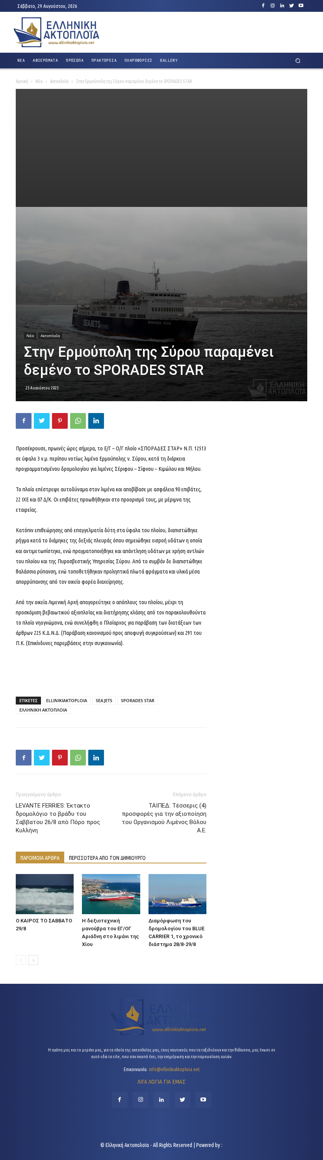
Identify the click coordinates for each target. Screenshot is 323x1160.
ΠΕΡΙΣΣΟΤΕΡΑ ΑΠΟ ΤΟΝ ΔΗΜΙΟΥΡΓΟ (107, 858)
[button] (298, 60)
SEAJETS (104, 700)
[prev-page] (21, 960)
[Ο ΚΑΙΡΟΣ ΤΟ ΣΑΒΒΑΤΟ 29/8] (45, 894)
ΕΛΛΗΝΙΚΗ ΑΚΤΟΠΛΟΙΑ (43, 710)
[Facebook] (263, 6)
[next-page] (33, 960)
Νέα (39, 81)
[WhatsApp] (78, 421)
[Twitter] (291, 6)
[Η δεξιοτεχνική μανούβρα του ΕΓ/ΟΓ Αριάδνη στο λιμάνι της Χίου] (111, 894)
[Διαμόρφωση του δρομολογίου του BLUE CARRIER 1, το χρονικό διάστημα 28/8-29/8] (177, 894)
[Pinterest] (60, 421)
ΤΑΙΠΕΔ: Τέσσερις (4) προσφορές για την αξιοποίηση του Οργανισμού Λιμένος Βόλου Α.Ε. (164, 818)
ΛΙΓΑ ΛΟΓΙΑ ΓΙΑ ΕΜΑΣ (161, 1081)
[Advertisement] (161, 148)
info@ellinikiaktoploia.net (174, 1069)
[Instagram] (272, 6)
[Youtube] (301, 6)
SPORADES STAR (137, 700)
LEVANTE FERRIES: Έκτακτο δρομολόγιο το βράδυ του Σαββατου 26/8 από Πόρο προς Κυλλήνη (58, 818)
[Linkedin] (282, 6)
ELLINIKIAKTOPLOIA (66, 700)
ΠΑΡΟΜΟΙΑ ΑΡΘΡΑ (39, 858)
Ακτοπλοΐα (59, 81)
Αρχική (22, 81)
